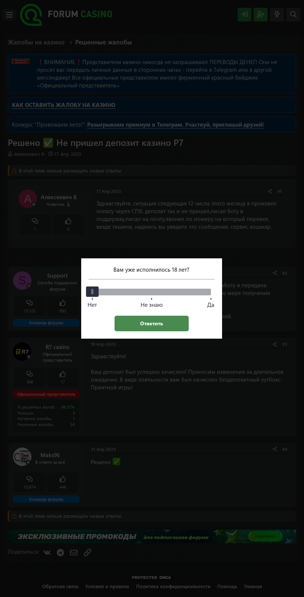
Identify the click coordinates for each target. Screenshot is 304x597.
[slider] (92, 291)
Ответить (151, 323)
